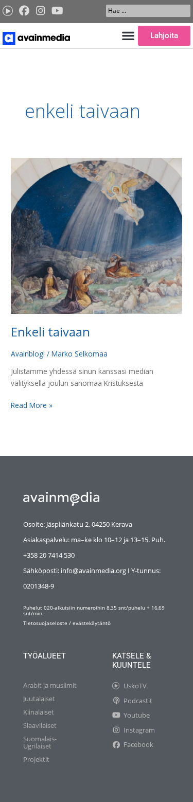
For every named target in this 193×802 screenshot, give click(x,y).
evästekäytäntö (92, 623)
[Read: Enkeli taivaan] (96, 235)
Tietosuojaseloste (45, 623)
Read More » (31, 405)
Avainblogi (28, 354)
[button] (128, 36)
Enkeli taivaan (50, 332)
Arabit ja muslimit (50, 685)
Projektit (36, 759)
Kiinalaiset (38, 712)
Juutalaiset (39, 698)
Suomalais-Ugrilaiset (40, 742)
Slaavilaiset (40, 725)
